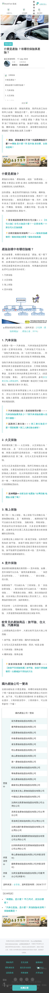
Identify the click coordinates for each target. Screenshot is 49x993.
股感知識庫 (23, 65)
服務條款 (39, 962)
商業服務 (24, 973)
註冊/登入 (43, 4)
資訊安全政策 (25, 968)
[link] (24, 161)
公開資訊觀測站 (24, 944)
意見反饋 (24, 962)
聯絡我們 (9, 962)
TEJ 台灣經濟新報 (36, 941)
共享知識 (39, 973)
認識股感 (9, 973)
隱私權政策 (9, 968)
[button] (19, 164)
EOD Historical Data (11, 944)
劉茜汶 (15, 65)
